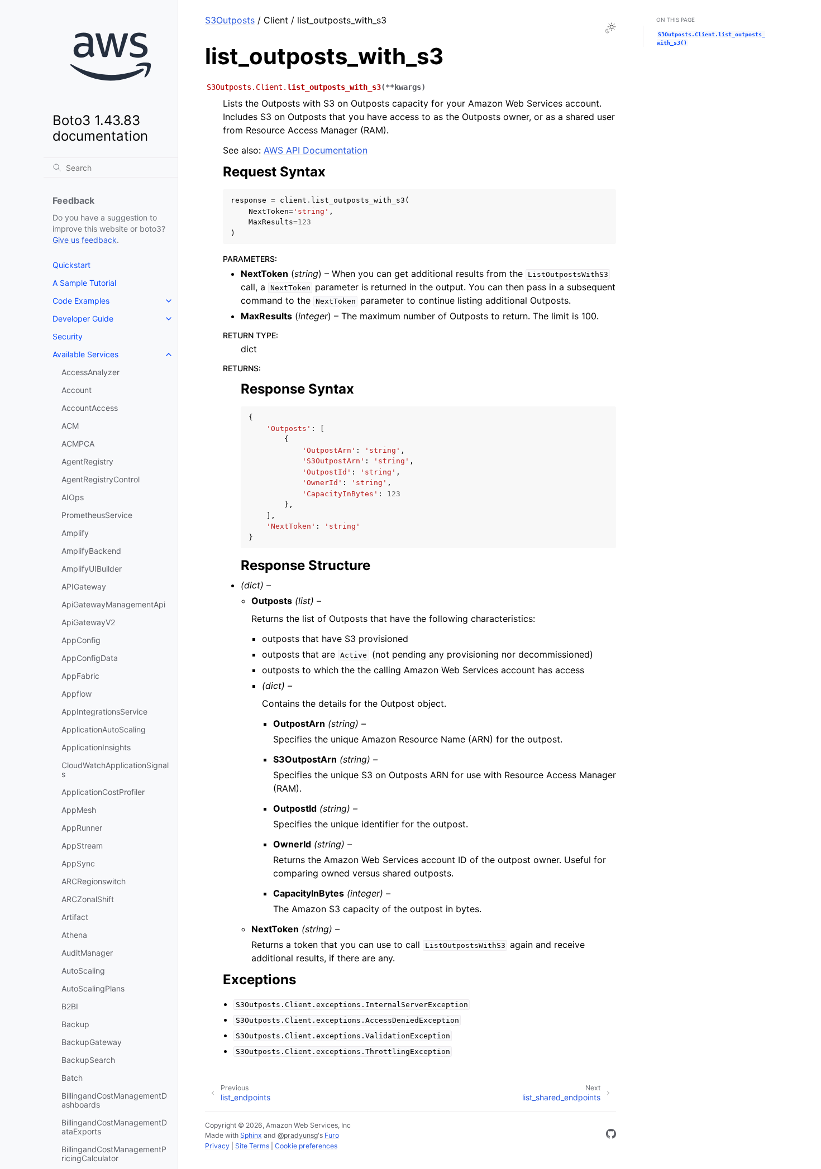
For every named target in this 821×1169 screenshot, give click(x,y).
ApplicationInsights (96, 747)
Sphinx (251, 1135)
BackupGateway (91, 1042)
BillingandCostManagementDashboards (114, 1100)
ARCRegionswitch (93, 881)
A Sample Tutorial (84, 283)
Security (67, 336)
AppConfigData (89, 658)
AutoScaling (83, 970)
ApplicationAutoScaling (103, 729)
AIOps (72, 497)
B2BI (69, 1006)
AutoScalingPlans (93, 988)
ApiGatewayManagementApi (113, 604)
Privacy (217, 1146)
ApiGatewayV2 (88, 622)
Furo (331, 1135)
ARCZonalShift (87, 899)
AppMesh (78, 810)
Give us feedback (84, 240)
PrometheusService (96, 515)
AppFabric (80, 676)
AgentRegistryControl (100, 479)
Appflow (76, 693)
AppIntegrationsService (104, 711)
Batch (72, 1077)
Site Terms (252, 1146)
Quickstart (71, 265)
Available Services (85, 354)
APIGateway (83, 586)
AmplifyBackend (91, 550)
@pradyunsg (298, 1135)
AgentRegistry (87, 461)
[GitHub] (611, 1135)
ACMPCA (77, 443)
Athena (74, 935)
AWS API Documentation (315, 150)
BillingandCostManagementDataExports (114, 1127)
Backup (75, 1024)
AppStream (82, 845)
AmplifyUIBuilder (91, 568)
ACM (70, 425)
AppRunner (81, 827)
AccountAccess (89, 408)
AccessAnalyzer (90, 372)
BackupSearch (88, 1060)
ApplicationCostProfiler (103, 792)
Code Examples (80, 300)
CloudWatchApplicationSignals (115, 769)
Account (76, 390)
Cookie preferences (306, 1146)
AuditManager (87, 952)
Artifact (74, 917)
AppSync (78, 863)
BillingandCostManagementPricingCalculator (113, 1153)
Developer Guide (82, 318)
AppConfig (81, 640)
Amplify (75, 533)
